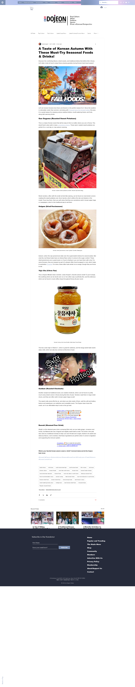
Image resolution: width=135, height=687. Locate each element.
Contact (90, 572)
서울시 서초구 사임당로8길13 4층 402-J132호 (67, 579)
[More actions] (95, 44)
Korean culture (43, 470)
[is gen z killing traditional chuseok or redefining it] (42, 518)
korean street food (55, 479)
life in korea (83, 467)
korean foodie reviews (86, 470)
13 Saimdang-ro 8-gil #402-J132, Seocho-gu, (67, 578)
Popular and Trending (96, 541)
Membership (92, 565)
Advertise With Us (94, 558)
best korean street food (70, 482)
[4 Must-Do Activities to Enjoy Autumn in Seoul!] (93, 518)
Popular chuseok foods (45, 485)
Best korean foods (70, 476)
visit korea (50, 467)
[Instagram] (121, 2)
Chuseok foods (82, 482)
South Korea (43, 467)
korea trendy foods (67, 479)
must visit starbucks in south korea (85, 476)
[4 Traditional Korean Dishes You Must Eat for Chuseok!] (67, 518)
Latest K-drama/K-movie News (76, 33)
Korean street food (44, 479)
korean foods (58, 473)
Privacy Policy (93, 561)
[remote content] (67, 415)
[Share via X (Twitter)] (43, 495)
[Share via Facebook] (39, 495)
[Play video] (67, 369)
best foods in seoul (79, 479)
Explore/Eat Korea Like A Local (53, 489)
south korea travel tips (61, 467)
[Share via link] (51, 495)
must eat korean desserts (46, 473)
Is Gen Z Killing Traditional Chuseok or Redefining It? (41, 527)
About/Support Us (94, 568)
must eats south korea (64, 470)
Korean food (75, 470)
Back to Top (2, 680)
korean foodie (52, 470)
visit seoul (91, 467)
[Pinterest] (129, 2)
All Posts (33, 33)
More (95, 33)
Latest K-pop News (61, 33)
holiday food (59, 482)
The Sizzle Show (94, 544)
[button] (32, 8)
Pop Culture (41, 33)
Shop (89, 548)
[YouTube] (126, 2)
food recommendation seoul (46, 476)
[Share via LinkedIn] (47, 495)
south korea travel (73, 467)
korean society (59, 476)
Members (91, 555)
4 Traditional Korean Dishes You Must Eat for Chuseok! (67, 527)
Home (89, 537)
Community (92, 551)
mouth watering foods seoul (46, 482)
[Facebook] (123, 2)
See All (102, 508)
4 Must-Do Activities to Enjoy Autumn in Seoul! (92, 527)
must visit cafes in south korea (71, 473)
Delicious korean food (86, 473)
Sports (89, 33)
